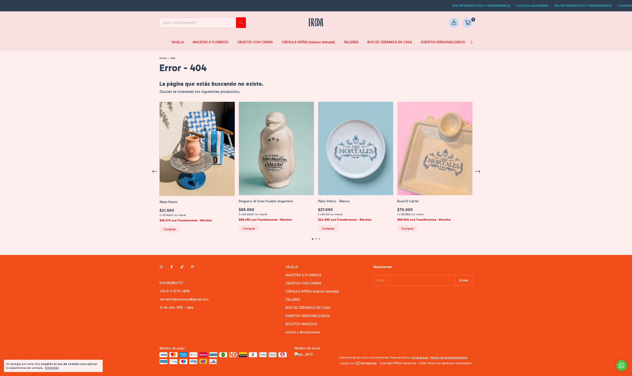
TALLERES (351, 42)
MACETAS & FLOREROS (210, 42)
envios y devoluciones (303, 332)
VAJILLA (177, 42)
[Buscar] (241, 22)
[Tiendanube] (358, 364)
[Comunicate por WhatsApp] (621, 365)
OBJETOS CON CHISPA (255, 42)
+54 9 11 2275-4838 (174, 291)
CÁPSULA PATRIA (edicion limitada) (308, 42)
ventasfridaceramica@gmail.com (184, 299)
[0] (468, 23)
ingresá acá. (419, 357)
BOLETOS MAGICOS (301, 324)
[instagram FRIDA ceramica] (161, 267)
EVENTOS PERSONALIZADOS (443, 42)
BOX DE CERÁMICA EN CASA (389, 42)
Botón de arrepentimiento (449, 357)
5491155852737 (171, 283)
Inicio (163, 58)
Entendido (52, 368)
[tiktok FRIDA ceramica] (182, 267)
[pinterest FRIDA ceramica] (192, 267)
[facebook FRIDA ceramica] (171, 267)
